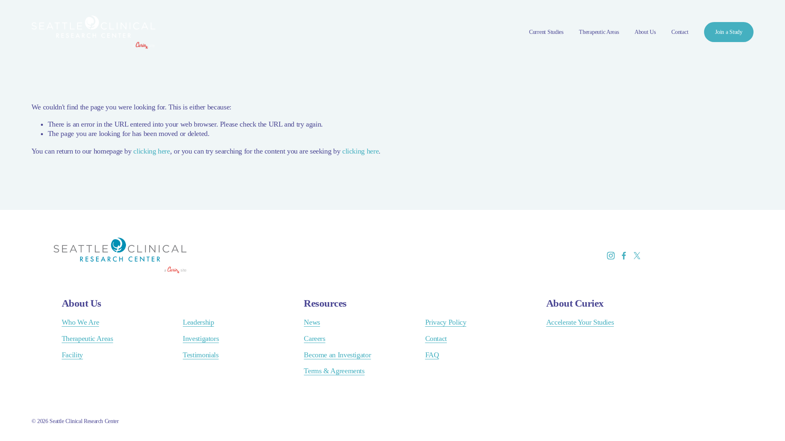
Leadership (198, 322)
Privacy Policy (446, 322)
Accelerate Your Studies (580, 322)
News (312, 322)
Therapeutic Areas (599, 32)
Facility (72, 355)
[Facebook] (624, 256)
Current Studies (546, 32)
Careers (314, 338)
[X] (637, 256)
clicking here (151, 151)
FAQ (432, 355)
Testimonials (201, 355)
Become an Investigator (337, 355)
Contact (679, 32)
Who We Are (80, 322)
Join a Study (728, 32)
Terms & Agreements (334, 371)
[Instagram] (611, 256)
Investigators (201, 338)
